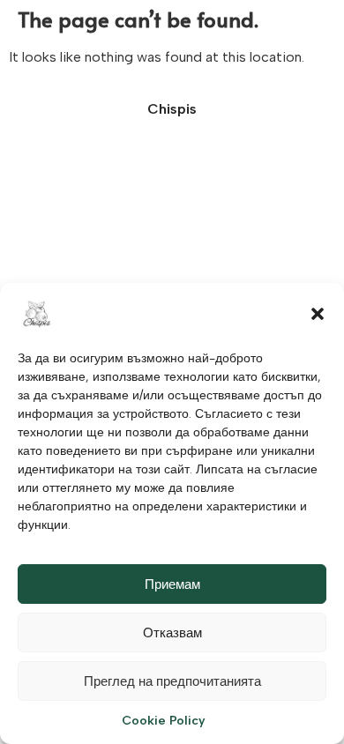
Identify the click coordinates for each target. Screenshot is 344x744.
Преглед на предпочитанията (172, 681)
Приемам (172, 584)
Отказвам (172, 633)
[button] (317, 314)
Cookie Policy (164, 720)
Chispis (172, 108)
